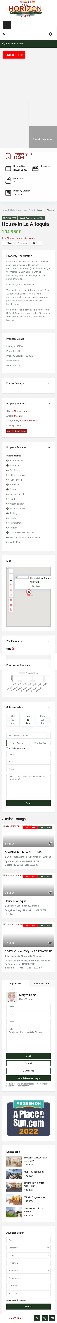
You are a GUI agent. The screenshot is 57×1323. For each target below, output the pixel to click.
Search (28, 1306)
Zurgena (20, 238)
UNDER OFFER (9, 218)
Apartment (10, 861)
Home (4, 210)
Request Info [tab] (15, 983)
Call (30, 1063)
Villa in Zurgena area (34, 1197)
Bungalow (10, 910)
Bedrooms (13, 1270)
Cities (11, 1255)
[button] (35, 598)
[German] (34, 1)
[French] (30, 1)
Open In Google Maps (16, 431)
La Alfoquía (23, 956)
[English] (22, 1)
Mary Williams (27, 994)
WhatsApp (29, 1071)
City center (30, 238)
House (25, 210)
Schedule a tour (15, 707)
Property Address (16, 403)
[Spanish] (26, 1)
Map (8, 560)
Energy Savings (15, 383)
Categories (13, 1248)
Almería (24, 420)
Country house (20, 961)
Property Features (16, 447)
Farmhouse (34, 961)
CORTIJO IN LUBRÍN (34, 1172)
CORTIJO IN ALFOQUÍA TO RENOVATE (28, 951)
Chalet (13, 210)
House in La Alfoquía (40, 578)
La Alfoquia (9, 238)
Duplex (19, 210)
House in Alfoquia (15, 901)
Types (11, 1240)
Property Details (15, 338)
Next (48, 720)
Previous (9, 720)
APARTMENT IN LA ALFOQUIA (23, 852)
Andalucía (33, 420)
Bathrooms (14, 1278)
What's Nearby (14, 641)
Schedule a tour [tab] (42, 983)
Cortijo (19, 910)
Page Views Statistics (18, 665)
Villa (31, 210)
